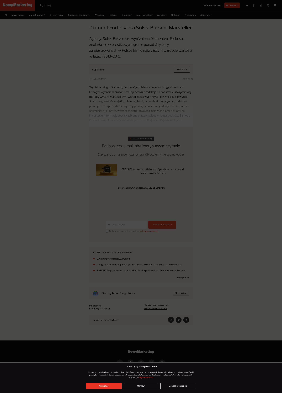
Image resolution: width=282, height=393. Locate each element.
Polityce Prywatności (145, 377)
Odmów (141, 386)
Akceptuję (104, 386)
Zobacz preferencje (178, 386)
